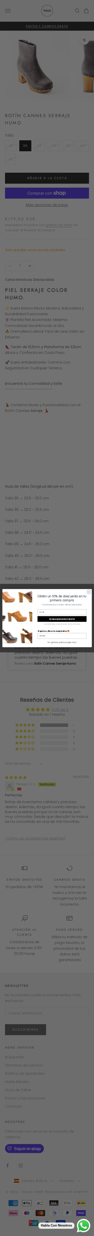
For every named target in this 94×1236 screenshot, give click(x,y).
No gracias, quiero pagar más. (61, 642)
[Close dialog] (89, 592)
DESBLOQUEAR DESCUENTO (62, 619)
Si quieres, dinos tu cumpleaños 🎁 (53, 630)
